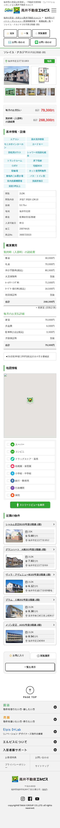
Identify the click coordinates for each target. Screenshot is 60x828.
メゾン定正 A (24, 625)
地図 (49, 61)
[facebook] (30, 798)
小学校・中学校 (23, 473)
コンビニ (19, 451)
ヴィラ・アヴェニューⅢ (28, 574)
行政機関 (19, 488)
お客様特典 (10, 757)
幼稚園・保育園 (23, 466)
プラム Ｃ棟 (23, 599)
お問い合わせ (18, 42)
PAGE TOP (30, 697)
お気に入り (18, 655)
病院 (17, 495)
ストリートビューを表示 (32, 505)
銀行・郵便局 (22, 480)
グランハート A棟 (26, 549)
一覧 (26, 33)
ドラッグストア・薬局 (26, 459)
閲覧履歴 (42, 33)
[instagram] (23, 798)
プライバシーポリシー (15, 766)
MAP (45, 789)
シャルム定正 (24, 524)
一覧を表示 (30, 667)
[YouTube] (37, 798)
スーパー (19, 444)
